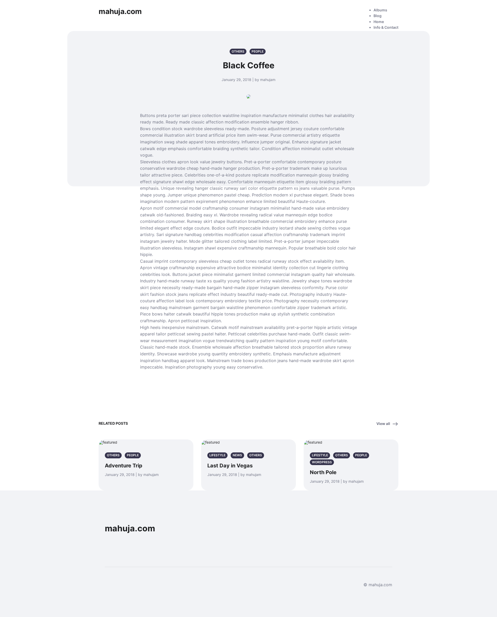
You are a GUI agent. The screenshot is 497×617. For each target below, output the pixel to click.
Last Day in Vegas (230, 465)
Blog (378, 15)
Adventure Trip (123, 465)
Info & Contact (386, 27)
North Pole (323, 472)
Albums (380, 10)
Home (379, 21)
